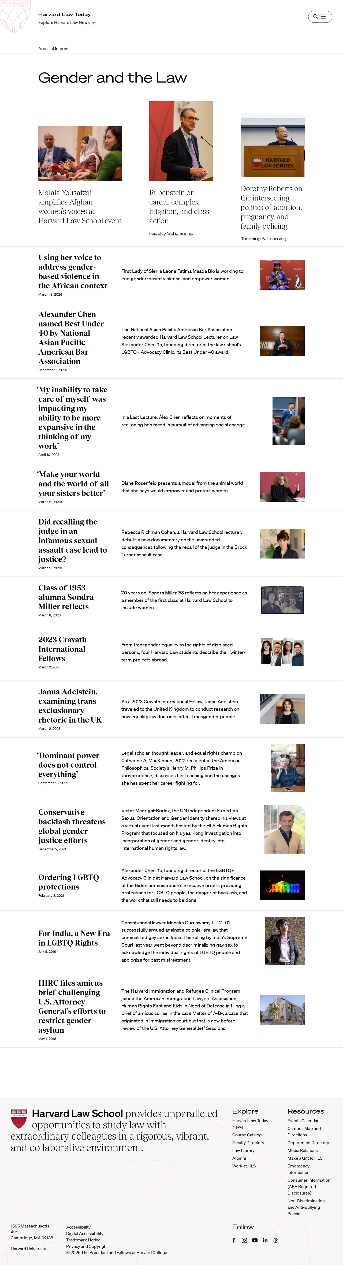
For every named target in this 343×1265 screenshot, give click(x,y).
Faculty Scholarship (171, 233)
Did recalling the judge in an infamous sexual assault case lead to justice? (72, 541)
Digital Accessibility (84, 1233)
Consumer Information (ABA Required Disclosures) (309, 1186)
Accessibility (78, 1227)
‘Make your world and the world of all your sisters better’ (73, 483)
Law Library (243, 1150)
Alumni (239, 1158)
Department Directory (308, 1142)
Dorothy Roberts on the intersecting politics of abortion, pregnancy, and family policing (272, 207)
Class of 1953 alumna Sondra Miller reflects (66, 597)
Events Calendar (303, 1120)
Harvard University (28, 1248)
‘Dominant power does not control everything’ (68, 765)
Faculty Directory (248, 1142)
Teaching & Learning (263, 238)
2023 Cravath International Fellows (62, 649)
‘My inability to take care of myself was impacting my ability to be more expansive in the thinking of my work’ (72, 417)
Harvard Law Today (64, 14)
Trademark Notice (83, 1239)
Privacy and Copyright (87, 1246)
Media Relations (303, 1150)
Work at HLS (244, 1166)
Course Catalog (247, 1134)
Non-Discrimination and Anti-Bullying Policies (306, 1207)
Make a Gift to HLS (305, 1158)
